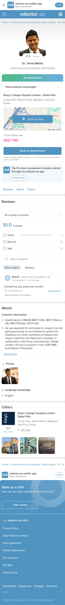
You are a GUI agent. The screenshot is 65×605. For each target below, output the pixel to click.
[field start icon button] (6, 259)
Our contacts (10, 557)
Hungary (39, 585)
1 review (35, 56)
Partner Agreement (14, 550)
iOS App (7, 564)
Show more (10, 353)
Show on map (35, 119)
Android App (10, 572)
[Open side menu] (5, 14)
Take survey (20, 505)
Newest (29, 267)
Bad (10, 248)
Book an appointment (32, 151)
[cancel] (4, 5)
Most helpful (12, 267)
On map (25, 429)
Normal (12, 241)
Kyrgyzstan (25, 585)
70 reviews (8, 432)
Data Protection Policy (15, 535)
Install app (18, 178)
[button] (32, 42)
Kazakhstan (9, 585)
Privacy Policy (11, 528)
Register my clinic (18, 520)
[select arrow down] (58, 87)
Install (59, 5)
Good (11, 235)
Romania (52, 585)
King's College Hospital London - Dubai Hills (30, 95)
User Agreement (12, 542)
